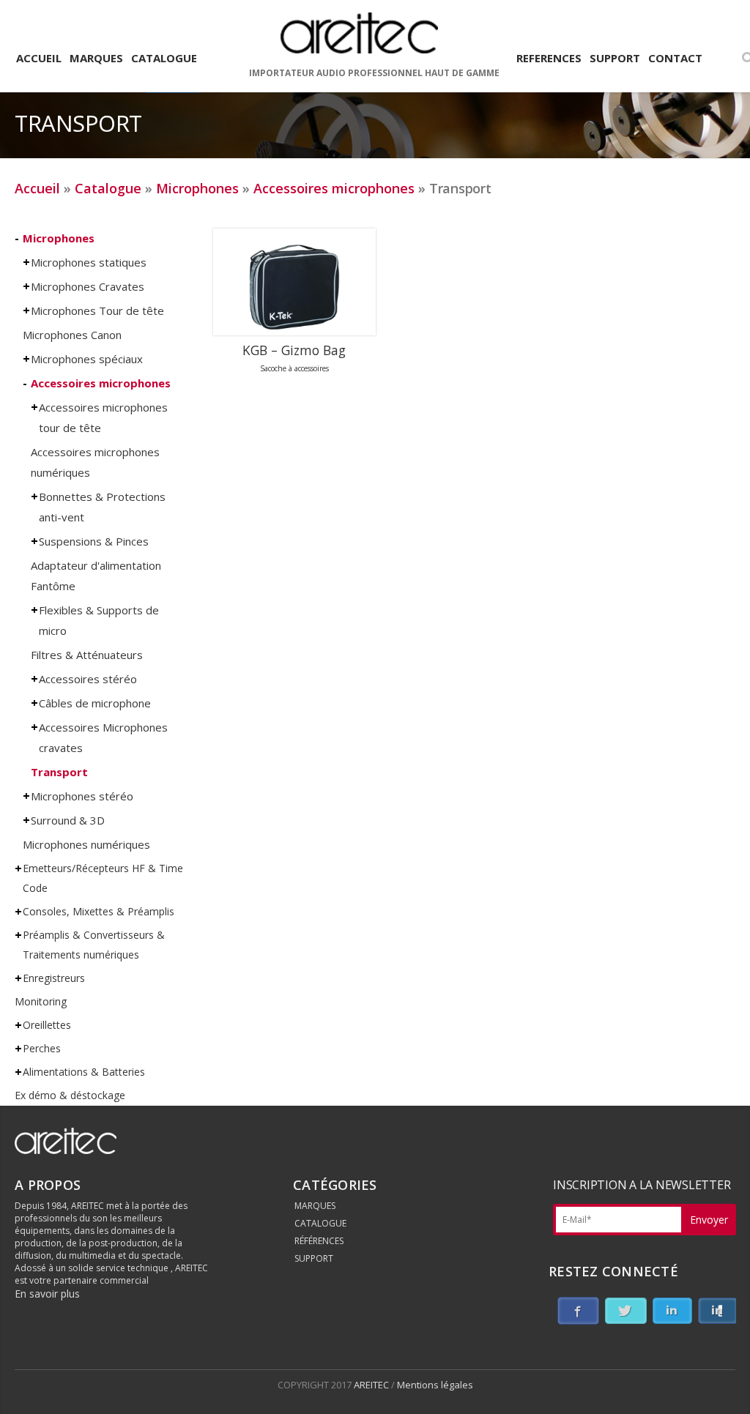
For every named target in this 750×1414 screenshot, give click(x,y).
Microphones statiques (88, 262)
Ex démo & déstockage (70, 1095)
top (720, 1384)
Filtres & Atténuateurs (87, 654)
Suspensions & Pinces (94, 541)
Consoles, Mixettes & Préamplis (98, 911)
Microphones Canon (72, 334)
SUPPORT (313, 1258)
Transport (59, 771)
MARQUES (314, 1205)
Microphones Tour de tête (97, 310)
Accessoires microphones (334, 188)
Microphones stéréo (82, 796)
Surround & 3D (68, 820)
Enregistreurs (54, 978)
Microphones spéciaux (87, 358)
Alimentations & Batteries (84, 1072)
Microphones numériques (86, 844)
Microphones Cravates (87, 286)
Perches (42, 1048)
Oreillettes (47, 1025)
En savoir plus (47, 1293)
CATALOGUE (320, 1223)
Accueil (37, 188)
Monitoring (41, 1001)
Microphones (197, 188)
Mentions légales (435, 1384)
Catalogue (108, 188)
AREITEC (372, 1384)
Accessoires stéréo (88, 678)
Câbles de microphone (95, 703)
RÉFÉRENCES (319, 1241)
